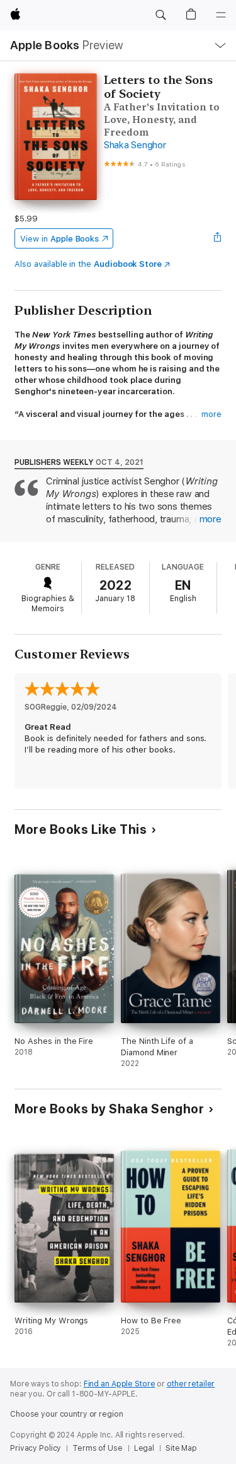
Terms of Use (97, 1448)
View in (59, 238)
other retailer (191, 1383)
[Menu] (221, 15)
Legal (144, 1448)
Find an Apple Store (119, 1383)
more (211, 414)
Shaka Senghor (135, 145)
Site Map (181, 1448)
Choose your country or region (66, 1414)
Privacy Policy (35, 1448)
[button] (160, 15)
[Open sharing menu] (217, 238)
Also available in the (88, 264)
